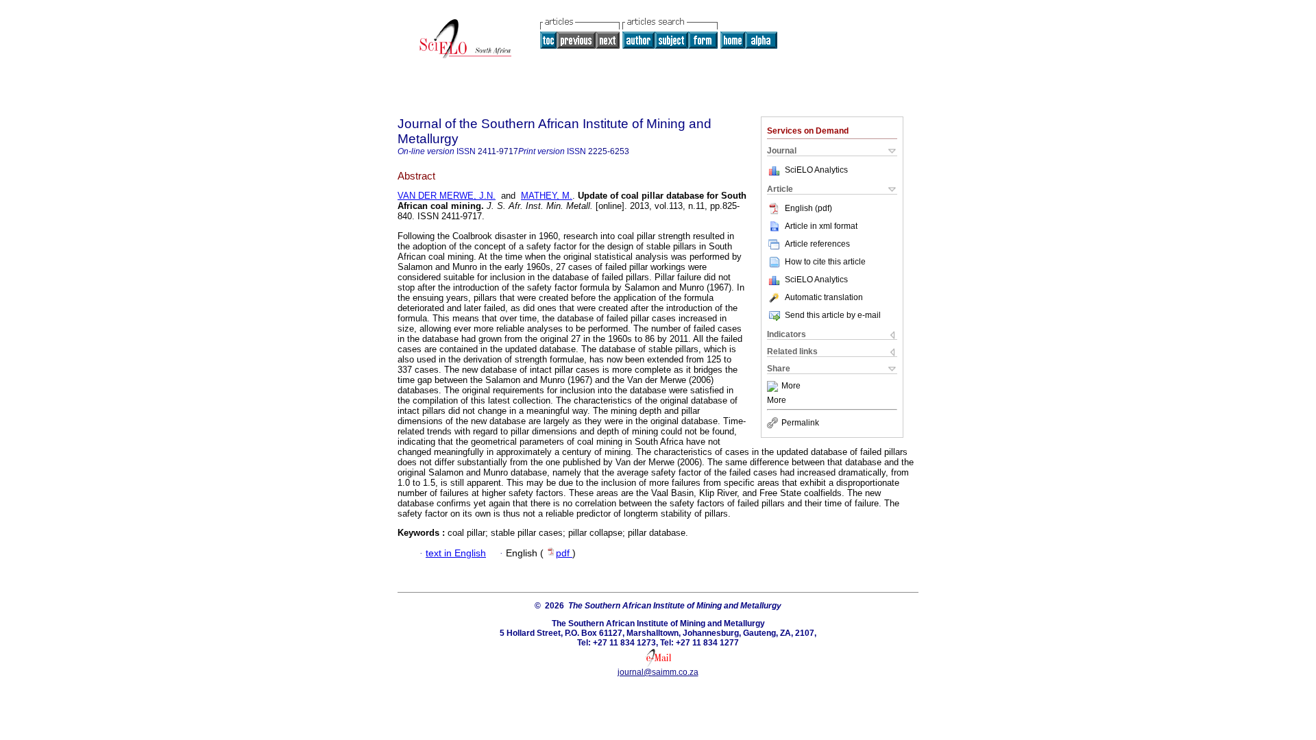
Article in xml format (821, 226)
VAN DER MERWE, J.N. (447, 195)
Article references (817, 244)
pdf (564, 553)
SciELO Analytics (816, 170)
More (791, 386)
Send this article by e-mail (833, 315)
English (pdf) (808, 208)
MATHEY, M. (546, 195)
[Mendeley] (774, 386)
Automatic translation (824, 297)
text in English (456, 553)
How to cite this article (825, 262)
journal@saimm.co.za (658, 672)
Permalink (800, 423)
